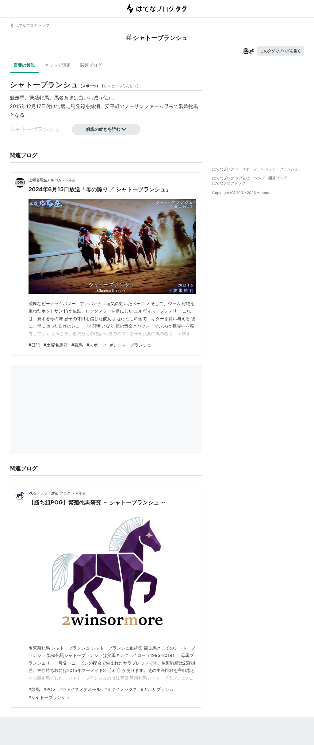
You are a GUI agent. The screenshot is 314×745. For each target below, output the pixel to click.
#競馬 (77, 344)
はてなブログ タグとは (231, 178)
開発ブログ (277, 178)
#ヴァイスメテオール (80, 689)
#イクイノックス (120, 689)
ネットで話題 (58, 65)
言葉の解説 (24, 65)
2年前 (71, 180)
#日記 (34, 344)
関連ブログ (91, 65)
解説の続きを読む (103, 129)
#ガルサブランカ (157, 689)
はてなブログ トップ (32, 25)
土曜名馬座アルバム (45, 180)
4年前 (81, 493)
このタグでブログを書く (280, 51)
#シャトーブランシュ (130, 344)
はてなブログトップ (228, 183)
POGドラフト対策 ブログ (50, 493)
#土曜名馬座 (56, 344)
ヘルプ (259, 178)
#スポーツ (96, 344)
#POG (50, 689)
